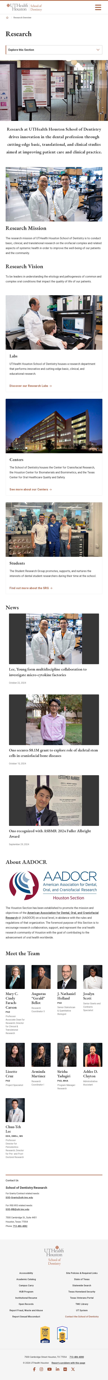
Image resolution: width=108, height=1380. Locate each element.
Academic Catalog (26, 1279)
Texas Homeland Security (81, 1291)
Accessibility (26, 1273)
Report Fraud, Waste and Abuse (26, 1310)
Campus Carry (26, 1285)
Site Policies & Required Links (82, 1273)
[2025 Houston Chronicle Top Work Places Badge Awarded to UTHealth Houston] (48, 1334)
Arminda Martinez (38, 1073)
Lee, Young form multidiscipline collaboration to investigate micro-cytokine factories (48, 672)
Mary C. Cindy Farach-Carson (12, 1000)
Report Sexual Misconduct (26, 1316)
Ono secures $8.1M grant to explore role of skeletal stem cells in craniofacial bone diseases (53, 752)
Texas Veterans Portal (82, 1298)
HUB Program (26, 1291)
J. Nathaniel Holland (66, 996)
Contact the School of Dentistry (82, 1316)
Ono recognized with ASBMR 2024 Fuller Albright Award (50, 833)
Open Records (26, 1304)
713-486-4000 (76, 1357)
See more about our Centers (29, 489)
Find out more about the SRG (29, 588)
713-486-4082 (20, 1226)
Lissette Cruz (11, 1073)
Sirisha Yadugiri (63, 1073)
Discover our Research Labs (29, 386)
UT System (82, 1310)
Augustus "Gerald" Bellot (39, 998)
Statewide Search (81, 1285)
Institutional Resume (26, 1298)
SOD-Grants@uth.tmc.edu (19, 1197)
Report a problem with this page (68, 1363)
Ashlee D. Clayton (90, 1073)
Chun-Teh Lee (13, 1129)
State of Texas (82, 1279)
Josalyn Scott (88, 996)
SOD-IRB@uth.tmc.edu (17, 1209)
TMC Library (82, 1304)
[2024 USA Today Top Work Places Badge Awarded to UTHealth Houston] (63, 1334)
